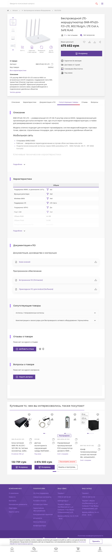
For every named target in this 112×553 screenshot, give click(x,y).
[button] (37, 36)
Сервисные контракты (42, 497)
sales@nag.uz (63, 501)
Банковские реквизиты (18, 504)
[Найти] (96, 3)
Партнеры (13, 508)
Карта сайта (14, 512)
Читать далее (15, 92)
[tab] (15, 102)
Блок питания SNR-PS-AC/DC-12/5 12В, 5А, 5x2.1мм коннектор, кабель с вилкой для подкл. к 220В (20, 447)
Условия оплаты (39, 501)
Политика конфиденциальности (90, 536)
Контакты (12, 501)
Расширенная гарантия (43, 514)
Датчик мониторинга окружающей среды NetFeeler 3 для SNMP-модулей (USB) (42, 447)
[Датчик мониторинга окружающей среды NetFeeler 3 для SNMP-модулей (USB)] (44, 422)
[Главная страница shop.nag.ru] (8, 11)
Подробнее (17, 164)
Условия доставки (40, 504)
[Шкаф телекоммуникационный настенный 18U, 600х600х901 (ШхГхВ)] (90, 422)
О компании (14, 493)
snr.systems (37, 518)
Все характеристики (18, 70)
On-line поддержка (41, 493)
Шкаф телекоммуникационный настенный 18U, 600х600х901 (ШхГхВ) (88, 453)
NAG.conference (39, 522)
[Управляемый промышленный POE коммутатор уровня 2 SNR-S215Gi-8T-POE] (67, 422)
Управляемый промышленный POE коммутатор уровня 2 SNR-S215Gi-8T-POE (65, 447)
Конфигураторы (39, 526)
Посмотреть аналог (67, 462)
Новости (12, 497)
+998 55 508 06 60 (64, 497)
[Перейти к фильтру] (47, 189)
